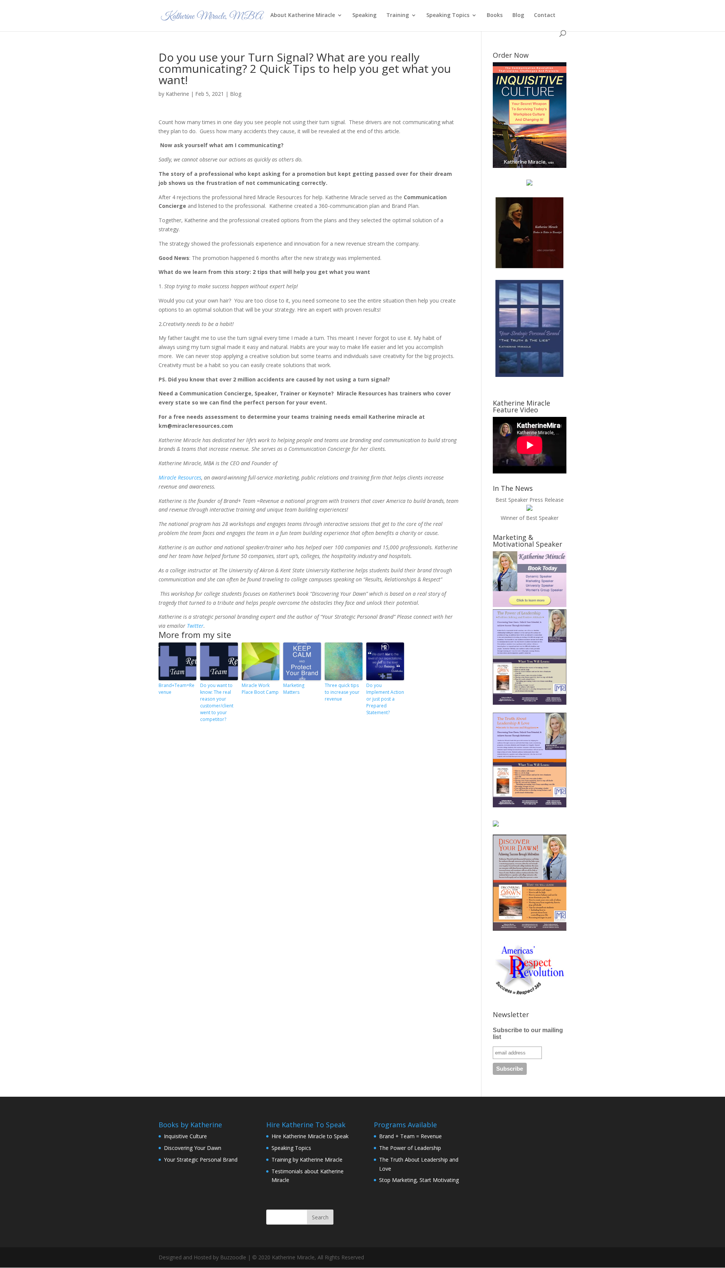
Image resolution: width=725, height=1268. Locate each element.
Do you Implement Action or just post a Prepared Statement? (385, 699)
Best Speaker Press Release (529, 499)
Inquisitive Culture (185, 1136)
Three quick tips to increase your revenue (342, 692)
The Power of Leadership (410, 1147)
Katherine (177, 93)
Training (397, 15)
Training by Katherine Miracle (306, 1159)
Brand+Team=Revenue (176, 688)
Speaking (364, 15)
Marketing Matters (293, 688)
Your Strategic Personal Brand (201, 1159)
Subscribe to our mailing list (528, 1033)
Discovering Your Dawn (192, 1147)
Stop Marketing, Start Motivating (419, 1179)
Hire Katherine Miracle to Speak (310, 1136)
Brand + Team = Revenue (410, 1136)
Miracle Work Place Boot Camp (260, 688)
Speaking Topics (447, 15)
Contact (544, 15)
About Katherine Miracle (302, 15)
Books (495, 15)
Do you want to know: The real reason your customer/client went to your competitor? (216, 702)
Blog (518, 15)
